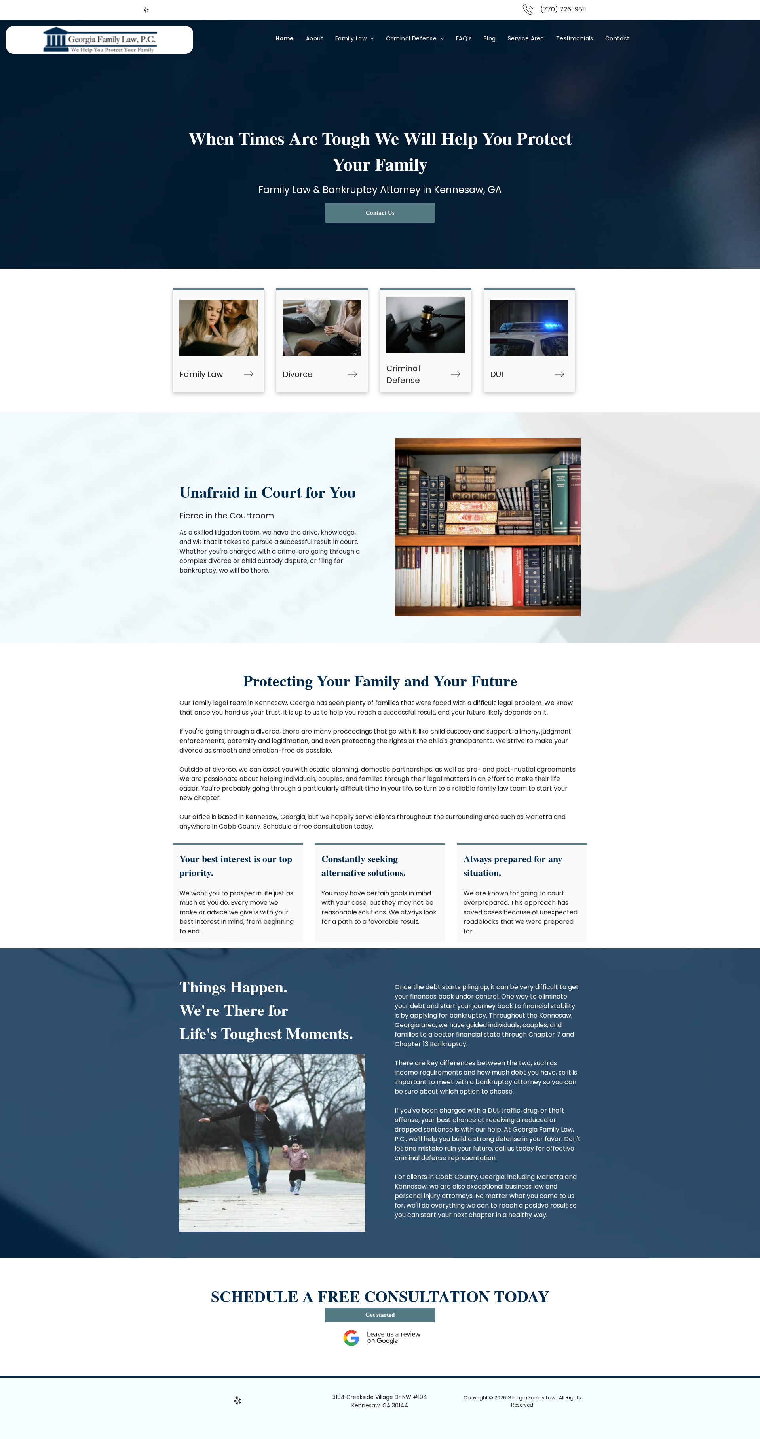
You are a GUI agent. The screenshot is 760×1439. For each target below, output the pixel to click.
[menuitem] (285, 38)
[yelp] (146, 11)
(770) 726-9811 (563, 9)
